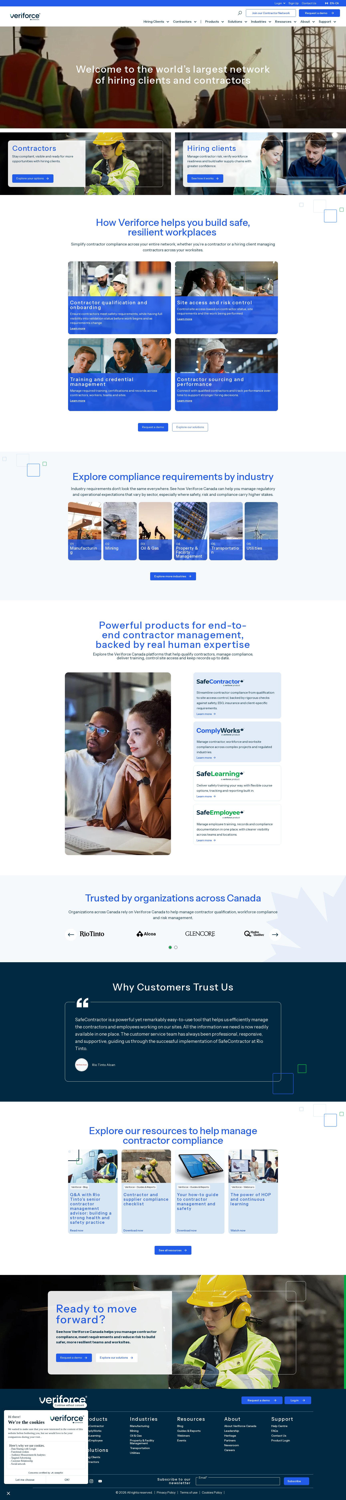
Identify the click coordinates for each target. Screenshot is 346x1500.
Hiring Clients (154, 21)
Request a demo (316, 13)
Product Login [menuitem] (280, 1440)
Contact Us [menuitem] (309, 3)
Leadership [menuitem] (231, 1430)
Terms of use (189, 1492)
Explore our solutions (190, 427)
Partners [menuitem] (230, 1440)
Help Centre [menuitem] (279, 1426)
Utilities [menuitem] (135, 1452)
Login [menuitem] (278, 3)
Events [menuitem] (181, 1440)
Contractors (182, 21)
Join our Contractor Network (271, 13)
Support (325, 21)
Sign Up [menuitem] (294, 3)
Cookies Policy (212, 1492)
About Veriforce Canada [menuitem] (240, 1426)
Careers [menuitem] (229, 1450)
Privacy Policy (166, 1492)
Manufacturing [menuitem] (139, 1426)
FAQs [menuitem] (274, 1430)
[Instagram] (91, 1481)
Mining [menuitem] (134, 1430)
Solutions (235, 21)
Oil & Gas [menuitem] (136, 1435)
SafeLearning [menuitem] (92, 1435)
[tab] (170, 947)
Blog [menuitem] (180, 1426)
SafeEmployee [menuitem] (93, 1440)
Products (212, 21)
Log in (295, 1400)
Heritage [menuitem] (230, 1435)
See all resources (170, 1250)
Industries (259, 21)
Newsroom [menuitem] (231, 1445)
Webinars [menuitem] (183, 1435)
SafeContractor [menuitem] (93, 1426)
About (305, 21)
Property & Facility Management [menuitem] (142, 1442)
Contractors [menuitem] (91, 1461)
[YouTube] (100, 1481)
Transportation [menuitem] (140, 1448)
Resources (283, 21)
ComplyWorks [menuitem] (92, 1430)
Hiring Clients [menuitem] (91, 1457)
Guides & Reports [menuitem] (189, 1430)
